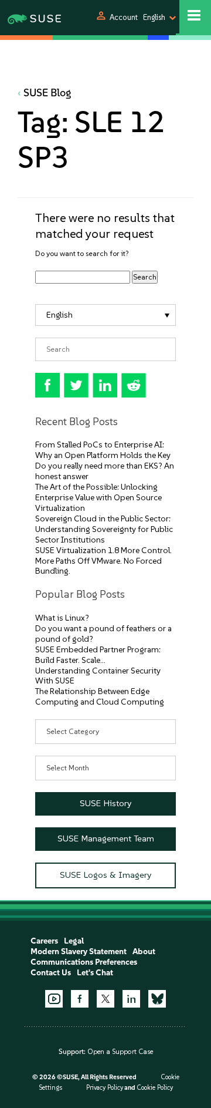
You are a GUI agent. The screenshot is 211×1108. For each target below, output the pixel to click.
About (143, 952)
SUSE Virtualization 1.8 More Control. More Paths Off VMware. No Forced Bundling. (103, 561)
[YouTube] (54, 999)
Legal (74, 941)
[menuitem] (105, 315)
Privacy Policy (104, 1088)
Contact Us (50, 973)
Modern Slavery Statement (78, 952)
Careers (44, 941)
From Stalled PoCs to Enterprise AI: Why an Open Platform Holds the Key (103, 450)
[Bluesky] (157, 999)
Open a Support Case (120, 1052)
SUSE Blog (47, 92)
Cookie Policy (155, 1088)
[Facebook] (80, 999)
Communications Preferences (83, 962)
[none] (105, 315)
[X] (105, 999)
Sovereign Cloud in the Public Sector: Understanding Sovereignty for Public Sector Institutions (104, 529)
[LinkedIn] (131, 999)
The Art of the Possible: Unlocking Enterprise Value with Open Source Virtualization (98, 497)
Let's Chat (95, 973)
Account (124, 17)
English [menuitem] (59, 315)
